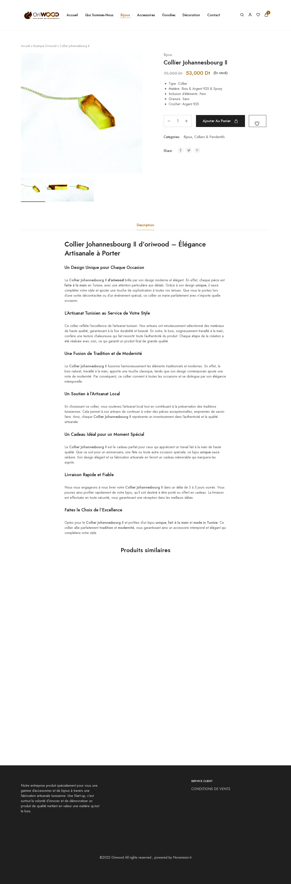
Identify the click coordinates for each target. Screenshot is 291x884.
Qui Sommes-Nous (99, 15)
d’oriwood (154, 244)
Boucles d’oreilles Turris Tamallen (46, 635)
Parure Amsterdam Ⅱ (36, 721)
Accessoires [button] (146, 15)
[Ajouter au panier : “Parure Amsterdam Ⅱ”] (38, 702)
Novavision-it (182, 857)
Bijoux (168, 54)
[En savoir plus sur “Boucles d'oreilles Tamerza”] (162, 616)
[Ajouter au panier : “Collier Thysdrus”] (100, 616)
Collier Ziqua (93, 721)
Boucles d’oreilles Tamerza (166, 635)
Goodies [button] (168, 15)
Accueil (72, 15)
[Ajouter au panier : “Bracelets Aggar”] (225, 616)
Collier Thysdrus (95, 635)
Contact (213, 15)
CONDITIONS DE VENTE (211, 788)
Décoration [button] (191, 15)
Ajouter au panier (217, 120)
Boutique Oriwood (44, 46)
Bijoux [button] (125, 15)
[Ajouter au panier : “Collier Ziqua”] (100, 702)
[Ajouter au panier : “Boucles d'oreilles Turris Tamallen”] (38, 616)
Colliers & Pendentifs (209, 136)
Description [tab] (145, 225)
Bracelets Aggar (220, 635)
